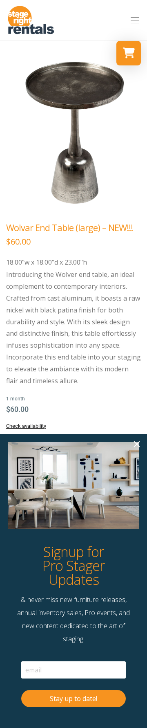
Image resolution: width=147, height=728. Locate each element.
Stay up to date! (73, 698)
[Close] (137, 444)
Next (139, 132)
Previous (7, 132)
